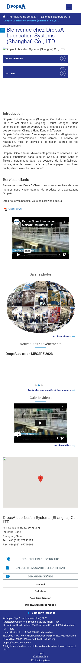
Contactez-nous (14, 58)
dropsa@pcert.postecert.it (17, 642)
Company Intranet (43, 613)
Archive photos (62, 336)
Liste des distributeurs (54, 16)
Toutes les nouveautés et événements (49, 390)
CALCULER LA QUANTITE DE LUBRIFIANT (40, 568)
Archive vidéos (62, 445)
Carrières (10, 73)
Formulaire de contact (22, 16)
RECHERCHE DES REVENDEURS (41, 559)
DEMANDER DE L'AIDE (40, 576)
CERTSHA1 (15, 208)
